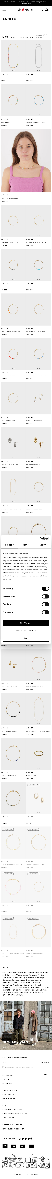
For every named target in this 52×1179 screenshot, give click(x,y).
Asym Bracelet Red (8, 375)
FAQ (4, 1106)
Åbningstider (10, 1090)
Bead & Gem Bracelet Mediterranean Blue (38, 287)
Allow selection (26, 631)
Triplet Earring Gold (34, 464)
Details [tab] (26, 545)
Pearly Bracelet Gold (34, 509)
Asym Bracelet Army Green (11, 820)
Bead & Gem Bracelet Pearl (36, 242)
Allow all (26, 623)
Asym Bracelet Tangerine (10, 331)
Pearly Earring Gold (34, 420)
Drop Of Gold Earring (9, 686)
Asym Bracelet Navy (8, 775)
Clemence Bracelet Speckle (36, 864)
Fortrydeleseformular (15, 1114)
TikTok (6, 1079)
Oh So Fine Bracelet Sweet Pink (12, 909)
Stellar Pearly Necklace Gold (12, 953)
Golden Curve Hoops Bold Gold (38, 820)
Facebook (8, 1083)
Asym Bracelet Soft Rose (35, 331)
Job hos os (9, 1118)
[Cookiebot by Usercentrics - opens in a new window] (38, 538)
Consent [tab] (9, 545)
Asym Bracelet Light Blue (36, 375)
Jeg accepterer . (19, 1067)
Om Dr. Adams (10, 1098)
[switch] (45, 596)
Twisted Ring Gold (33, 775)
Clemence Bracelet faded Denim (38, 122)
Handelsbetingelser (13, 1129)
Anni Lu (4, 195)
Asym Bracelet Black (9, 731)
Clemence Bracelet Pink (35, 686)
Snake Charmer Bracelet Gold (37, 953)
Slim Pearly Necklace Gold (11, 509)
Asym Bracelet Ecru (8, 420)
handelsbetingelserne (24, 1067)
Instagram (8, 1075)
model (14, 37)
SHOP (5, 1047)
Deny (26, 638)
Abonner (45, 1062)
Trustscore (9, 1139)
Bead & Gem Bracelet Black (11, 287)
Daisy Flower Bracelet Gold (11, 864)
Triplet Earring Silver (9, 464)
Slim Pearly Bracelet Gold (36, 909)
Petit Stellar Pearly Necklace (38, 731)
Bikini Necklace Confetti (10, 198)
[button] (4, 10)
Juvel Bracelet (6, 122)
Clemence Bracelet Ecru (10, 242)
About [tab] (43, 545)
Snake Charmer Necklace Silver (38, 78)
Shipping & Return (12, 1110)
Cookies (34, 1174)
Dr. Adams (20, 1174)
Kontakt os (9, 1095)
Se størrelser (26, 37)
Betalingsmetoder (12, 1125)
